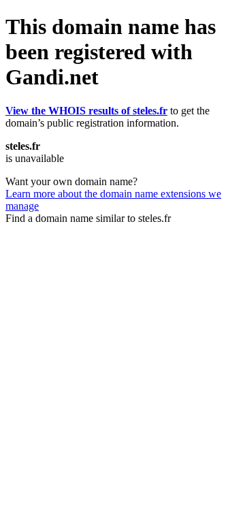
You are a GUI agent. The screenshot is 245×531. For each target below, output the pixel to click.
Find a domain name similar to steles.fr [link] (88, 218)
